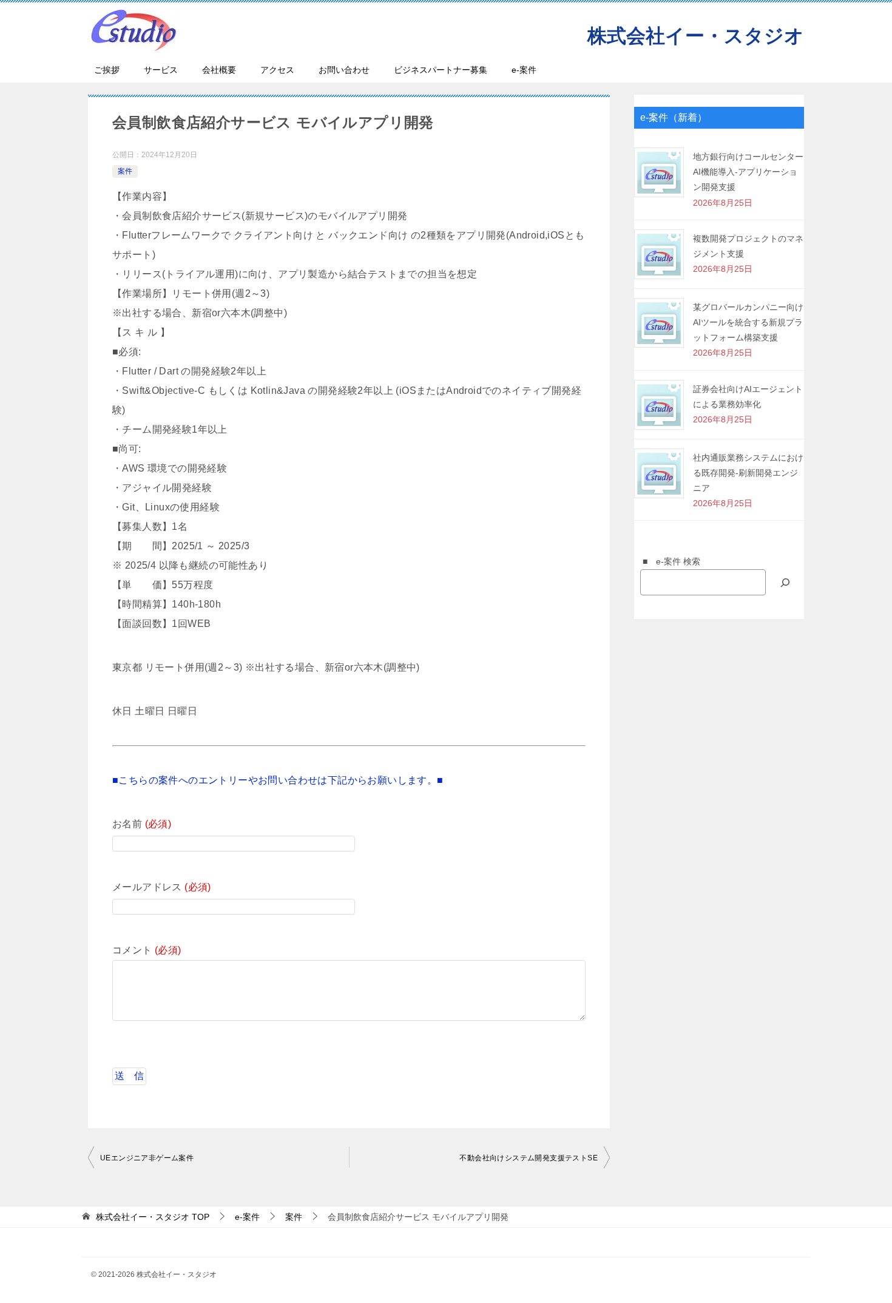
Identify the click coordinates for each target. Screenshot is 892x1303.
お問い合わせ (344, 70)
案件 (125, 171)
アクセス (277, 70)
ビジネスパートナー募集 (440, 70)
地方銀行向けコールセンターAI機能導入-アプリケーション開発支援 (748, 172)
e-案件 (524, 70)
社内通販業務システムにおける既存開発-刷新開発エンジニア (748, 473)
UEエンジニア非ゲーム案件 (147, 1158)
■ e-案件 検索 (667, 561)
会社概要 (219, 70)
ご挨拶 (107, 70)
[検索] (785, 582)
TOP (152, 1217)
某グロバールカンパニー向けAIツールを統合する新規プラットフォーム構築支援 (748, 322)
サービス (161, 70)
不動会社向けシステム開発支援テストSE (528, 1158)
